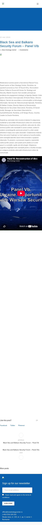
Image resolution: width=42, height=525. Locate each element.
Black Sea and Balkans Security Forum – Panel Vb (21, 443)
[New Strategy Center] (10, 3)
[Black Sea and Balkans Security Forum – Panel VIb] (21, 65)
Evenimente (24, 50)
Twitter (12, 425)
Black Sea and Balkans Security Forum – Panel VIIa (21, 450)
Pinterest (21, 425)
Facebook (3, 425)
